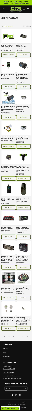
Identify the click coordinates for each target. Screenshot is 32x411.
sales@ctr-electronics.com (11, 376)
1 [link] (4, 337)
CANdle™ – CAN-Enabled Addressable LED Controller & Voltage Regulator (8, 258)
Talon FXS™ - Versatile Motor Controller (21, 47)
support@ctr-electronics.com (12, 378)
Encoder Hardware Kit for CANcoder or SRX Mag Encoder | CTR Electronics (8, 320)
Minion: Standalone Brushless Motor (7, 75)
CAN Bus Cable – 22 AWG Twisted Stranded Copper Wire (8, 288)
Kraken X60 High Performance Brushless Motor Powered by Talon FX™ (22, 77)
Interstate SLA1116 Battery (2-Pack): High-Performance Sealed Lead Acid (22, 258)
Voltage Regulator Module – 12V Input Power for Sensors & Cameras (22, 289)
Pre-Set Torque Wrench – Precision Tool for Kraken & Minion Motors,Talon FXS (23, 169)
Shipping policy (21, 404)
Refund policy (22, 407)
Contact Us (6, 356)
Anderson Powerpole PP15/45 (23, 198)
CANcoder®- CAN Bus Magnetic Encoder (8, 137)
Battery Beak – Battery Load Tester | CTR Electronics (8, 199)
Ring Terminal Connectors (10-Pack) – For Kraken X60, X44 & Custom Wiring (23, 320)
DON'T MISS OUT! (8, 408)
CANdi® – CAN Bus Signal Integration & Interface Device (22, 229)
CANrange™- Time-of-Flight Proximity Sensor (22, 138)
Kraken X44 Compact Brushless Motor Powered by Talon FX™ (8, 108)
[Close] (18, 408)
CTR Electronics (14, 402)
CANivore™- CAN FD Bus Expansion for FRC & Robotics (23, 108)
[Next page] (27, 337)
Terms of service (12, 404)
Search (5, 348)
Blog (4, 352)
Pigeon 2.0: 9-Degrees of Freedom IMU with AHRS (8, 168)
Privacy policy (22, 402)
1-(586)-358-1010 (8, 372)
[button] (3, 9)
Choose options (8, 55)
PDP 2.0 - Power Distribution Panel (7, 228)
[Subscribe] (25, 389)
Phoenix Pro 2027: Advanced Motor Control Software (7, 47)
